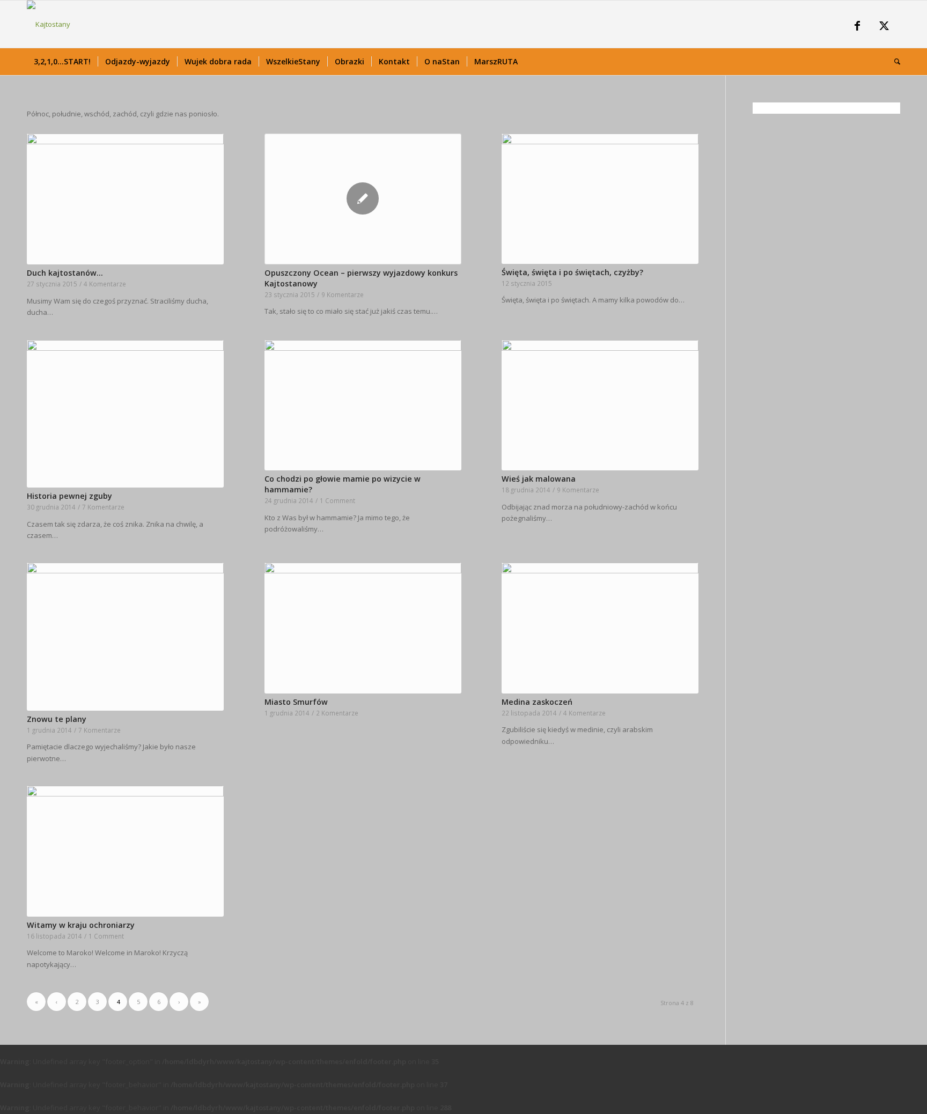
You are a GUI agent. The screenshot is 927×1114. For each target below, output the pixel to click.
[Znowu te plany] (125, 636)
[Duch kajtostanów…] (125, 199)
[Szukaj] (893, 61)
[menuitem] (62, 61)
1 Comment (337, 500)
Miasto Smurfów (296, 702)
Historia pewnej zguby (69, 496)
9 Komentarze (342, 294)
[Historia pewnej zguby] (125, 414)
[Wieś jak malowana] (600, 405)
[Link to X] (884, 27)
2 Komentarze (337, 713)
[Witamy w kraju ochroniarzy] (125, 851)
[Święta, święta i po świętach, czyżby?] (600, 199)
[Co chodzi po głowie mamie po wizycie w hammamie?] (362, 405)
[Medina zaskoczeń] (600, 628)
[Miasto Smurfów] (362, 628)
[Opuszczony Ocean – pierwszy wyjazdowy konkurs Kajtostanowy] (362, 199)
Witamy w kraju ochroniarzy (81, 925)
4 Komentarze (105, 283)
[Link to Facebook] (857, 27)
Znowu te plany (56, 719)
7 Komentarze (103, 507)
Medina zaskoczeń (537, 702)
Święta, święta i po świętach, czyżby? (572, 272)
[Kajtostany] (48, 24)
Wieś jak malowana (539, 479)
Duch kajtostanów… (65, 273)
